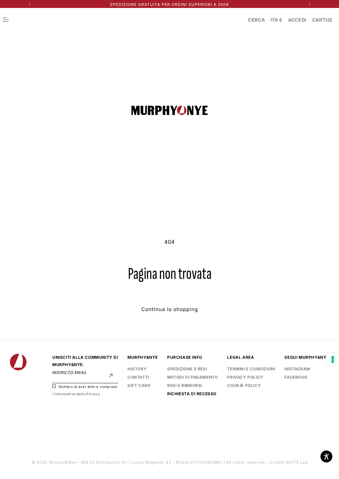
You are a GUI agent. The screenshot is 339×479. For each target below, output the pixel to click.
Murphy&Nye (62, 462)
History (137, 368)
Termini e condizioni (251, 368)
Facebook (296, 376)
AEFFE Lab (297, 462)
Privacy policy (245, 377)
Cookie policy (244, 385)
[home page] (169, 111)
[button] (256, 20)
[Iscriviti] (111, 375)
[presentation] (332, 359)
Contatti (138, 377)
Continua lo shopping (169, 309)
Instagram (297, 368)
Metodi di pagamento (192, 377)
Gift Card (139, 385)
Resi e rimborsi (184, 385)
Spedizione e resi (187, 368)
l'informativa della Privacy (76, 394)
